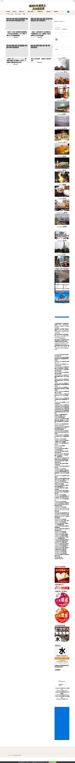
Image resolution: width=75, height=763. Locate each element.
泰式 (10, 20)
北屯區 (8, 18)
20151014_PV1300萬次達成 (60, 521)
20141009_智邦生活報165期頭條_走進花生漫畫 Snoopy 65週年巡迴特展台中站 (62, 492)
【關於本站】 (14, 11)
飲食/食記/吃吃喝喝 (18, 20)
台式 (41, 18)
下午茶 (32, 18)
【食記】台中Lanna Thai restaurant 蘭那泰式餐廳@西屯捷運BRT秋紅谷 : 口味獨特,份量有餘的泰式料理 (16, 60)
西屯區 (10, 47)
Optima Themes (18, 755)
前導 (24, 13)
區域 (10, 18)
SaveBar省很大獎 (58, 557)
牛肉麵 (13, 20)
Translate (64, 29)
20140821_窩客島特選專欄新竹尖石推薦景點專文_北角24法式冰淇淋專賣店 (62, 473)
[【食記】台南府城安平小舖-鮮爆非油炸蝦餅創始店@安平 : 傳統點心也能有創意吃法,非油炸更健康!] (41, 23)
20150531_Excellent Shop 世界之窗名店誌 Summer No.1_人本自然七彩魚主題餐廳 (62, 516)
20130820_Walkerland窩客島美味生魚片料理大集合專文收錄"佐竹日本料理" (62, 432)
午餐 (13, 18)
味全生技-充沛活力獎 (59, 558)
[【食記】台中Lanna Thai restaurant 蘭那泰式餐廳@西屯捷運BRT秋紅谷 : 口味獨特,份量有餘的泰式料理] (17, 50)
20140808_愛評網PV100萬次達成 (62, 470)
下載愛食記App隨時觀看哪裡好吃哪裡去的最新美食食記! (62, 666)
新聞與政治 (47, 18)
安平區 (44, 18)
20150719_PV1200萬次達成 (60, 519)
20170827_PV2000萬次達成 (61, 553)
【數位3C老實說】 (30, 11)
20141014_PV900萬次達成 (60, 494)
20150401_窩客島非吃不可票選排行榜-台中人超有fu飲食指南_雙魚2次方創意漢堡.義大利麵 (62, 504)
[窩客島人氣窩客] (62, 607)
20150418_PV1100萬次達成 (60, 507)
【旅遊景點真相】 (40, 11)
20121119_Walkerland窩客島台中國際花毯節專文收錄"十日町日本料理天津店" (62, 380)
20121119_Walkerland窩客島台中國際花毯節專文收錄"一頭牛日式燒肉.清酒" (62, 376)
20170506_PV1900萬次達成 (61, 551)
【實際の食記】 (21, 11)
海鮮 (51, 18)
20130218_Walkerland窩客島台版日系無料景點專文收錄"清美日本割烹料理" (62, 412)
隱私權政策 (56, 11)
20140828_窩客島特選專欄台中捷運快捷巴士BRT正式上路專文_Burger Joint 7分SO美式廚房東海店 (62, 480)
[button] (27, 14)
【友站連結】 (8, 11)
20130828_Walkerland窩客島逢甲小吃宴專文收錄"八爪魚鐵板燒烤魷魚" (62, 436)
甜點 (43, 45)
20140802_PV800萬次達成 (60, 468)
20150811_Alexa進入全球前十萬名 (62, 520)
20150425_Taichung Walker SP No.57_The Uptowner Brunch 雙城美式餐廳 (62, 510)
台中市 (16, 18)
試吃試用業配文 (33, 20)
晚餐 (26, 18)
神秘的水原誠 (16, 37)
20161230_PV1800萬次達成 (60, 550)
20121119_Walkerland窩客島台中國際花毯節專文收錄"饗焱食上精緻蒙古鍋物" (62, 389)
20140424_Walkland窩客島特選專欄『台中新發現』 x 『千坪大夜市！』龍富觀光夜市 (62, 455)
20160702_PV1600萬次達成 (61, 542)
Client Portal (10, 13)
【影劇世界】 (48, 11)
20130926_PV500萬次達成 (60, 439)
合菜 (16, 45)
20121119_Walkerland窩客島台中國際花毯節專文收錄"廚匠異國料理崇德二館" (62, 385)
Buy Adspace (18, 13)
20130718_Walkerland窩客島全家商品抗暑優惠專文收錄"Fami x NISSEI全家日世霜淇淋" (62, 428)
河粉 (7, 20)
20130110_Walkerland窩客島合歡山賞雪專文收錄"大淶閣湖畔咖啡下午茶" (62, 399)
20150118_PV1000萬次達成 (60, 501)
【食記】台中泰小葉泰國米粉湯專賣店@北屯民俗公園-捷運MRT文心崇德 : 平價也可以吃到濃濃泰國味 (17, 33)
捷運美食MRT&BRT (22, 18)
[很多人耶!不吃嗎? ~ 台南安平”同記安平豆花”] (41, 50)
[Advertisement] (63, 723)
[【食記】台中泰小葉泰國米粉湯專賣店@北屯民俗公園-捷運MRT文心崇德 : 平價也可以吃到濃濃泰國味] (17, 23)
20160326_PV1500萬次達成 (60, 532)
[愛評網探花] (62, 589)
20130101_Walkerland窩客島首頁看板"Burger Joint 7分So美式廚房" (62, 395)
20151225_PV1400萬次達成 (60, 531)
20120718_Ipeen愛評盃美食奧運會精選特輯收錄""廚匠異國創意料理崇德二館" (62, 359)
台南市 (38, 18)
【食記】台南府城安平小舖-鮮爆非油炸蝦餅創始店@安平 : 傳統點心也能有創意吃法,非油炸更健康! (41, 33)
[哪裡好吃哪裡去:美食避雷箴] (37, 8)
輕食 (37, 20)
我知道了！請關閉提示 (52, 762)
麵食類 (23, 20)
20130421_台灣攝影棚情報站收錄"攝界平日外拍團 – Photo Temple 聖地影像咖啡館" (61, 416)
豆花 (46, 45)
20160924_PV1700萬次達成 (61, 546)
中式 (31, 45)
